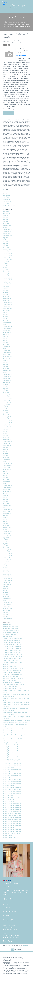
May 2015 (5, 475)
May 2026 (5, 219)
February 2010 (7, 598)
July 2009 (5, 612)
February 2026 (7, 225)
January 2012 (6, 552)
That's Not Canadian (9, 206)
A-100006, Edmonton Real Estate (22, 125)
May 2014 (5, 499)
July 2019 (5, 384)
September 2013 (7, 513)
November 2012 (7, 531)
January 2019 (6, 397)
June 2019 (5, 387)
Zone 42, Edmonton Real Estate (12, 817)
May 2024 (5, 268)
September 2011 (7, 560)
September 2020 (7, 356)
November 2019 (7, 376)
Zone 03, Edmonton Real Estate (12, 749)
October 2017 (6, 425)
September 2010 (7, 584)
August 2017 (6, 429)
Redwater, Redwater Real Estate (13, 140)
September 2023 (7, 284)
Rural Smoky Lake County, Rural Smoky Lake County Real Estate (15, 146)
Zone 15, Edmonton (12, 166)
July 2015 (5, 473)
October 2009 (7, 606)
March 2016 (6, 457)
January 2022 (6, 324)
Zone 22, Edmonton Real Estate (12, 791)
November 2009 (7, 604)
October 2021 (6, 330)
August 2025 (6, 238)
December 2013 (7, 509)
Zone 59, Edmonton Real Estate (9, 185)
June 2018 (5, 409)
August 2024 (6, 262)
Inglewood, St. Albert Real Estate (12, 674)
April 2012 (5, 546)
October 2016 (6, 443)
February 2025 (7, 250)
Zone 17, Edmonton (20, 168)
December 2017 (7, 421)
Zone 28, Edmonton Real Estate (12, 805)
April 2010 (5, 594)
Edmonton (19, 132)
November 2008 (7, 618)
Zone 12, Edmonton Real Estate (19, 164)
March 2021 (6, 344)
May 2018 (5, 411)
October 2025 (6, 233)
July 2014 (5, 495)
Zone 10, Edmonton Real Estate (12, 761)
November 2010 (7, 580)
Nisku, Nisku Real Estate (10, 686)
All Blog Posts (6, 195)
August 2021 (6, 334)
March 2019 (6, 393)
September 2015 (7, 469)
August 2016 (6, 447)
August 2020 (6, 358)
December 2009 (7, 602)
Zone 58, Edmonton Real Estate (23, 184)
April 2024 (5, 270)
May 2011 (5, 568)
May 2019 (5, 389)
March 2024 (6, 272)
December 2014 (7, 485)
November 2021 (7, 328)
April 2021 (5, 342)
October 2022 (6, 306)
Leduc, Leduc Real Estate (13, 137)
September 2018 (7, 403)
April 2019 (5, 391)
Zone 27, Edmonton (8, 801)
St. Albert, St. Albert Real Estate (14, 154)
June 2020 (5, 362)
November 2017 (7, 423)
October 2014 (6, 489)
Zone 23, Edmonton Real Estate (14, 173)
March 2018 (6, 415)
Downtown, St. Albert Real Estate (10, 132)
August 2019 (6, 382)
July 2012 (5, 540)
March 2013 (6, 525)
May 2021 (5, 340)
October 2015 (6, 467)
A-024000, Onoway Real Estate (11, 642)
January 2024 (6, 276)
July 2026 (5, 215)
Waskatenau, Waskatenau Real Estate (14, 739)
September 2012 (7, 536)
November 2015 (7, 465)
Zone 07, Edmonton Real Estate (12, 757)
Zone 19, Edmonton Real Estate (12, 783)
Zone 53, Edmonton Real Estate (12, 821)
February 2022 (7, 322)
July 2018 (5, 407)
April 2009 (5, 616)
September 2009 (7, 608)
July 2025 (5, 239)
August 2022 (6, 310)
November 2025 (7, 231)
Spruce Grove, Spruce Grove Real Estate (16, 153)
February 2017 (7, 439)
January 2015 (6, 483)
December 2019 (7, 374)
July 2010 (5, 588)
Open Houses (6, 199)
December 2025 (7, 229)
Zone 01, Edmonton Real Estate (12, 745)
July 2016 (5, 449)
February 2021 (7, 346)
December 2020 (7, 350)
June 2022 (5, 314)
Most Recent (6, 211)
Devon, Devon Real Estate (25, 130)
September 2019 (7, 380)
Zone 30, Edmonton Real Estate (12, 809)
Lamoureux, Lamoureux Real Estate (13, 678)
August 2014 (6, 493)
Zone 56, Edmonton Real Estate (12, 825)
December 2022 (7, 302)
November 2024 (7, 256)
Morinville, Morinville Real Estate (12, 682)
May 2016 (5, 453)
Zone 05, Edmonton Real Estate (20, 160)
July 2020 (5, 360)
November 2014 (7, 487)
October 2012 (6, 534)
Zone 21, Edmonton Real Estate (14, 172)
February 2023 (7, 298)
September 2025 (7, 235)
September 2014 (7, 491)
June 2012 (5, 542)
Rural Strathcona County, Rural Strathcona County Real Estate (15, 148)
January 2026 (6, 227)
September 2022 (7, 308)
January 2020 (6, 372)
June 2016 (5, 451)
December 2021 (7, 326)
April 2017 (5, 435)
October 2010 (6, 582)
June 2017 (5, 431)
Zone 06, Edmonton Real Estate (12, 753)
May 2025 (5, 243)
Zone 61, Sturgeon (6, 187)
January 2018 (6, 419)
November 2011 (7, 556)
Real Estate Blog (7, 202)
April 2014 (5, 501)
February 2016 (7, 459)
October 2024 (6, 258)
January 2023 (6, 300)
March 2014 (6, 503)
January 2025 (6, 252)
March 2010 (6, 596)
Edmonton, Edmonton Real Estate (13, 133)
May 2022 (5, 316)
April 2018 (5, 413)
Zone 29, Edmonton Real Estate (14, 177)
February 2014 (7, 505)
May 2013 (5, 521)
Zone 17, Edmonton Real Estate (12, 779)
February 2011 (7, 574)
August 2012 (6, 538)
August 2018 (6, 405)
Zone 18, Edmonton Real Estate (19, 169)
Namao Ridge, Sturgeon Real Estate (13, 138)
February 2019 (7, 395)
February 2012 (7, 550)
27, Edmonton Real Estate (10, 632)
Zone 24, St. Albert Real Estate (9, 174)
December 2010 (7, 578)
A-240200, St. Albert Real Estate (12, 646)
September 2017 (7, 427)
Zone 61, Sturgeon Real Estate (17, 187)
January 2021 (6, 348)
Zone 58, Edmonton (12, 184)
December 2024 (7, 254)
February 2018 (7, 417)
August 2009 (6, 610)
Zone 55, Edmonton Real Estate (14, 182)
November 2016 (7, 441)
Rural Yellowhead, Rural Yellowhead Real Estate (16, 720)
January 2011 (6, 576)
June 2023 (5, 290)
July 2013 (5, 517)
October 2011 (6, 558)
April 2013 (5, 523)
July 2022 (5, 312)
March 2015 (6, 479)
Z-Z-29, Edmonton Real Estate (20, 157)
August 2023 (6, 286)
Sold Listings (6, 204)
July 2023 (5, 288)
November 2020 (7, 352)
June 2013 (5, 519)
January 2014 (6, 507)
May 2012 (5, 544)
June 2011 (5, 566)
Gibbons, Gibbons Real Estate (14, 134)
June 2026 (5, 217)
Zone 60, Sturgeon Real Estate (23, 185)
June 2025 (5, 242)
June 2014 (5, 497)
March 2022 (6, 320)
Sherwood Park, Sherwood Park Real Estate (15, 723)
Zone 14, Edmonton (17, 165)
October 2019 (6, 378)
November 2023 (7, 280)
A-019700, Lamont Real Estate (22, 123)
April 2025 (5, 246)
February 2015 (7, 481)
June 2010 (5, 590)
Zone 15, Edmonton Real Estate (23, 166)
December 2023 (7, 278)
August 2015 (6, 471)
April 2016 (5, 455)
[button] (3, 941)
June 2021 (5, 338)
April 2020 (5, 366)
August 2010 (6, 586)
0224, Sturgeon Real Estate (21, 119)
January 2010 (6, 600)
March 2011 (6, 572)
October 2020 (6, 354)
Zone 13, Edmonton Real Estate (12, 765)
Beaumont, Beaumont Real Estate (9, 129)
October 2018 (6, 401)
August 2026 (6, 213)
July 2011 (5, 564)
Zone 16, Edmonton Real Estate (9, 168)
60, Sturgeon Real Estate (13, 122)
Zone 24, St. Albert (26, 173)
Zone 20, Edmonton (17, 170)
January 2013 (6, 530)
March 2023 (6, 296)
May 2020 (5, 364)
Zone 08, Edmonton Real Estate (19, 162)
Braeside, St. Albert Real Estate (12, 130)
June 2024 (5, 266)
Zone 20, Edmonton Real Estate (12, 787)
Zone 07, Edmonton (18, 161)
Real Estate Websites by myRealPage (16, 947)
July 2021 (5, 336)
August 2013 (6, 515)
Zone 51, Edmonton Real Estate (14, 181)
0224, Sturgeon (11, 119)
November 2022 (7, 304)
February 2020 (7, 370)
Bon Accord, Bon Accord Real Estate (13, 656)
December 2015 (7, 463)
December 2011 (7, 554)
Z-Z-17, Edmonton (9, 157)
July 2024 (5, 264)
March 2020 (6, 368)
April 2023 (5, 294)
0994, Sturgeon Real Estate (17, 121)
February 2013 (7, 527)
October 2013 (6, 511)
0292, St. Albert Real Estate (10, 628)
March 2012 (6, 548)
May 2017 (5, 433)
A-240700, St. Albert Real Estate (22, 126)
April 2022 (5, 318)
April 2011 (5, 570)
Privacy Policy (26, 945)
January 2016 (6, 461)
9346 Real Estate (22, 122)
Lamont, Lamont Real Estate (14, 136)
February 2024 (7, 274)
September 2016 (7, 445)
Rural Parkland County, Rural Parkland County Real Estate (17, 145)
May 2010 (5, 592)
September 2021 (7, 332)
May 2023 (5, 292)
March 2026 (6, 223)
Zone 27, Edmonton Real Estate (14, 176)
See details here (21, 55)
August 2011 (6, 562)
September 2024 (7, 260)
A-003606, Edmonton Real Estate (12, 638)
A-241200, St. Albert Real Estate (12, 650)
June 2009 (5, 614)
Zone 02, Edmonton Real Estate (20, 158)
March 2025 (6, 248)
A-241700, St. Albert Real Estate (21, 127)
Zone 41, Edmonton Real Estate (14, 180)
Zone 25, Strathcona (20, 174)
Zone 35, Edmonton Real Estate (14, 178)
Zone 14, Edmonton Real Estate (16, 43)
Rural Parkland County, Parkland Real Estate (16, 702)
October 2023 (6, 282)
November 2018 (7, 399)
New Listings (6, 198)
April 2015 (5, 477)
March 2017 (6, 437)
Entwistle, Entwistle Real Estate (12, 670)
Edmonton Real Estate (9, 666)
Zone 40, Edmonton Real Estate (12, 813)
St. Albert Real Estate (9, 731)
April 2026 (5, 221)
